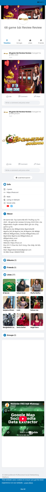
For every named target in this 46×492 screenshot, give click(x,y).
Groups (10, 335)
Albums (10, 260)
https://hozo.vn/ (13, 192)
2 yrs (10, 57)
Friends (10, 267)
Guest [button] (41, 2)
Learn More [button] (28, 483)
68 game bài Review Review (23, 27)
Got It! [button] (23, 489)
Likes (9, 275)
